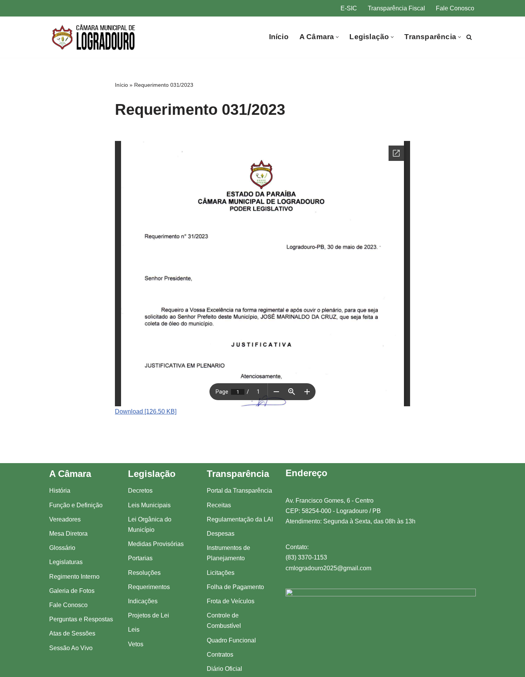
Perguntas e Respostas (81, 619)
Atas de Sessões (72, 633)
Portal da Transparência (239, 490)
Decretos (140, 490)
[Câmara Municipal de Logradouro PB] (94, 37)
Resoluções (144, 572)
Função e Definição (76, 505)
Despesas (220, 533)
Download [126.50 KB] (145, 411)
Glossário (62, 548)
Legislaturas (66, 562)
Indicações (143, 601)
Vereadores (65, 519)
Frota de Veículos (230, 601)
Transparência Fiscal (396, 8)
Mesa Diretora (68, 533)
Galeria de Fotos (72, 591)
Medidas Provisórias (156, 544)
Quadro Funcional (231, 640)
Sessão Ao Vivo (71, 648)
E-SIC (349, 8)
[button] (337, 37)
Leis (134, 629)
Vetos (135, 644)
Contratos (220, 654)
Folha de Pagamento (235, 587)
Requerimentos (149, 587)
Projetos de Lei (148, 615)
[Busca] (469, 37)
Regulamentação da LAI (240, 519)
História (59, 490)
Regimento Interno (74, 576)
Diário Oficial (224, 668)
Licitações (220, 572)
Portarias (140, 558)
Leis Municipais (149, 505)
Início (279, 37)
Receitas (219, 505)
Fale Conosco (455, 8)
